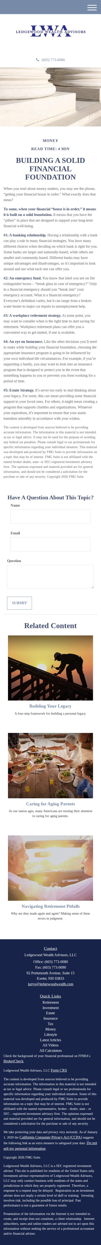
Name (15, 505)
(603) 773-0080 (53, 60)
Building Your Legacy (50, 706)
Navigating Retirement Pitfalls (51, 906)
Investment (51, 1008)
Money (50, 1029)
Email (15, 533)
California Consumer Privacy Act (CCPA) (50, 1137)
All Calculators (50, 1051)
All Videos (50, 1045)
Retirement (51, 1002)
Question (14, 561)
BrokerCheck (13, 1061)
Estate (50, 1013)
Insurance (50, 1018)
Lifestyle (50, 1035)
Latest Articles (50, 1040)
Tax (50, 1024)
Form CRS (59, 1070)
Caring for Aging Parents (50, 803)
